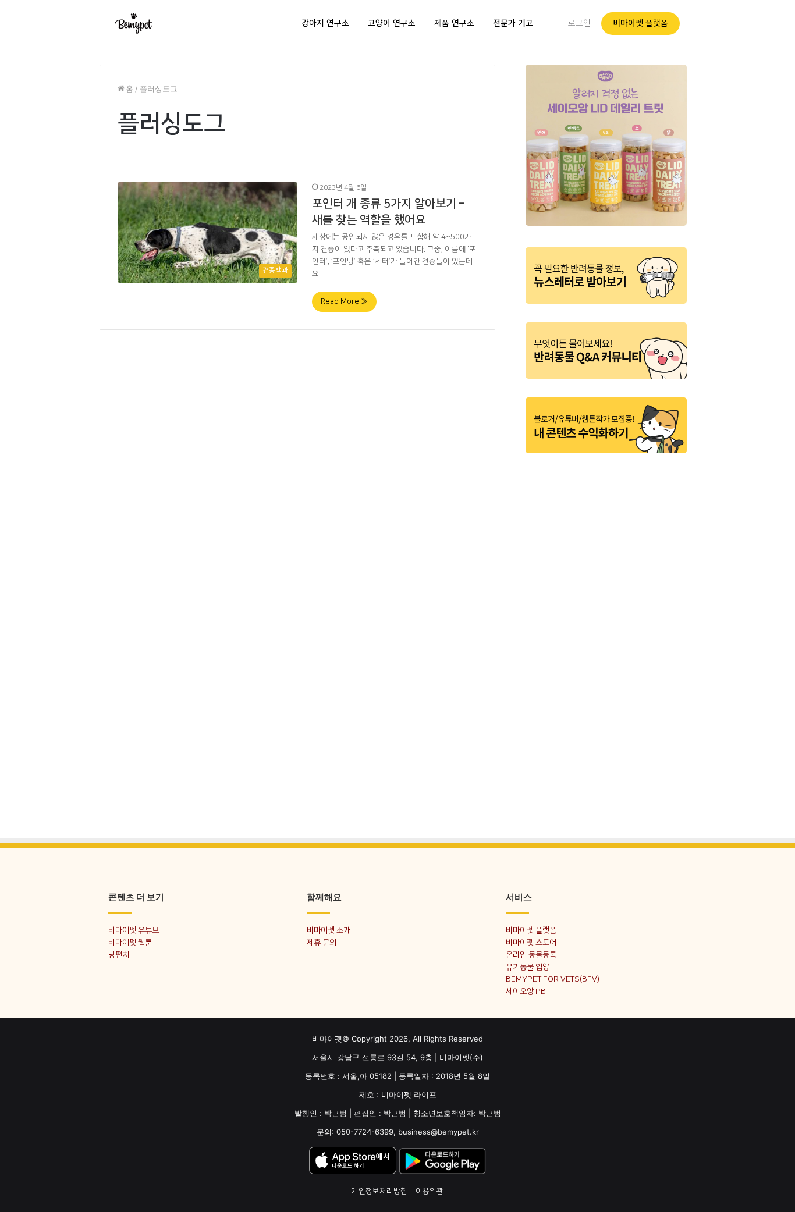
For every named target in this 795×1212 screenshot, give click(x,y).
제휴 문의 (321, 942)
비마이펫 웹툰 (130, 942)
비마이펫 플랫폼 (640, 23)
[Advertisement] (606, 638)
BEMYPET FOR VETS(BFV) (552, 979)
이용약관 (429, 1191)
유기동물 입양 (527, 966)
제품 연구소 (454, 23)
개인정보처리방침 (379, 1191)
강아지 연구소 (325, 23)
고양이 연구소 (392, 23)
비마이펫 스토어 (531, 942)
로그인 (579, 23)
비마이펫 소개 (328, 930)
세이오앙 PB (526, 991)
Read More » (344, 301)
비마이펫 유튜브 (133, 930)
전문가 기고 (513, 23)
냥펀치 (118, 954)
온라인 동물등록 (531, 954)
